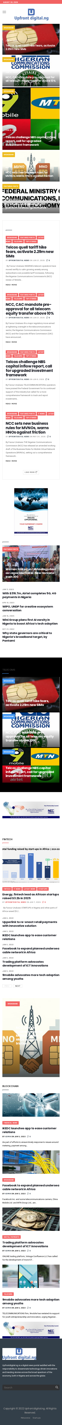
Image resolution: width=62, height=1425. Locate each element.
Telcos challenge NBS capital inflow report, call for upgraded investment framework (31, 141)
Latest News (29, 889)
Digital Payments (11, 1237)
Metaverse (25, 1418)
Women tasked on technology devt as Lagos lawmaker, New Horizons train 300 (31, 573)
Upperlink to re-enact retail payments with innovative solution (29, 924)
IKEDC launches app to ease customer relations (29, 937)
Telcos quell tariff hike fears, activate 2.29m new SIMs (30, 47)
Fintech (7, 889)
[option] (31, 1037)
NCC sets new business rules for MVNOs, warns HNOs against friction (29, 174)
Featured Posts (11, 186)
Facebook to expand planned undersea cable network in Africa (30, 950)
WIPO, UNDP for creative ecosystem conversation (27, 608)
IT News (41, 414)
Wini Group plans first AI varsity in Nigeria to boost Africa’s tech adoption (30, 622)
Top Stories (31, 241)
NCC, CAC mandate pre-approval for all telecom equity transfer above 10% (30, 79)
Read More (11, 285)
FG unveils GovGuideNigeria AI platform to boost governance (26, 205)
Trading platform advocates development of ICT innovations (25, 963)
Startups (42, 889)
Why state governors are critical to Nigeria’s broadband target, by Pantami (27, 637)
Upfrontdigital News (19, 260)
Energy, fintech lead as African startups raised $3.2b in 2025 (30, 896)
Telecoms (18, 241)
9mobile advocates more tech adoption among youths (30, 977)
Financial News (10, 1123)
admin (8, 1136)
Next (17, 986)
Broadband (9, 28)
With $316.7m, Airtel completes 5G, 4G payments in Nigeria (29, 595)
